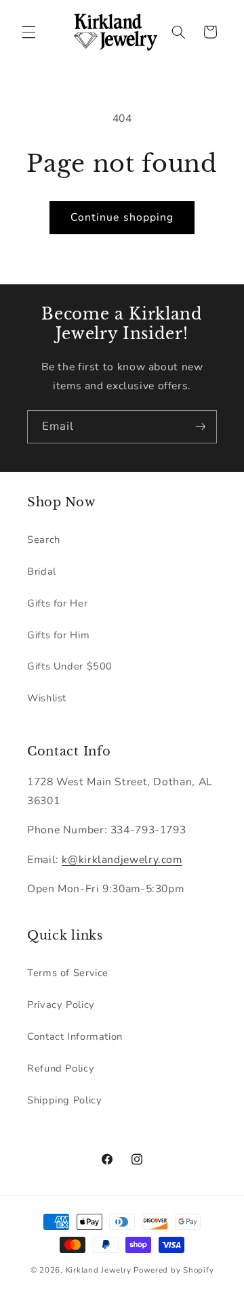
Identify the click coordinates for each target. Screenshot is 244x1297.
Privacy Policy (61, 1004)
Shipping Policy (64, 1100)
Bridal (41, 571)
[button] (28, 31)
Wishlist (46, 698)
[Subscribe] (200, 426)
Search (43, 539)
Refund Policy (60, 1068)
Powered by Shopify (174, 1270)
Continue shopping (122, 217)
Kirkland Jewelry (98, 1270)
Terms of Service (67, 973)
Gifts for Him (58, 635)
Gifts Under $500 (70, 666)
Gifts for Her (57, 603)
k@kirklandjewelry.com (122, 859)
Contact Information (75, 1036)
